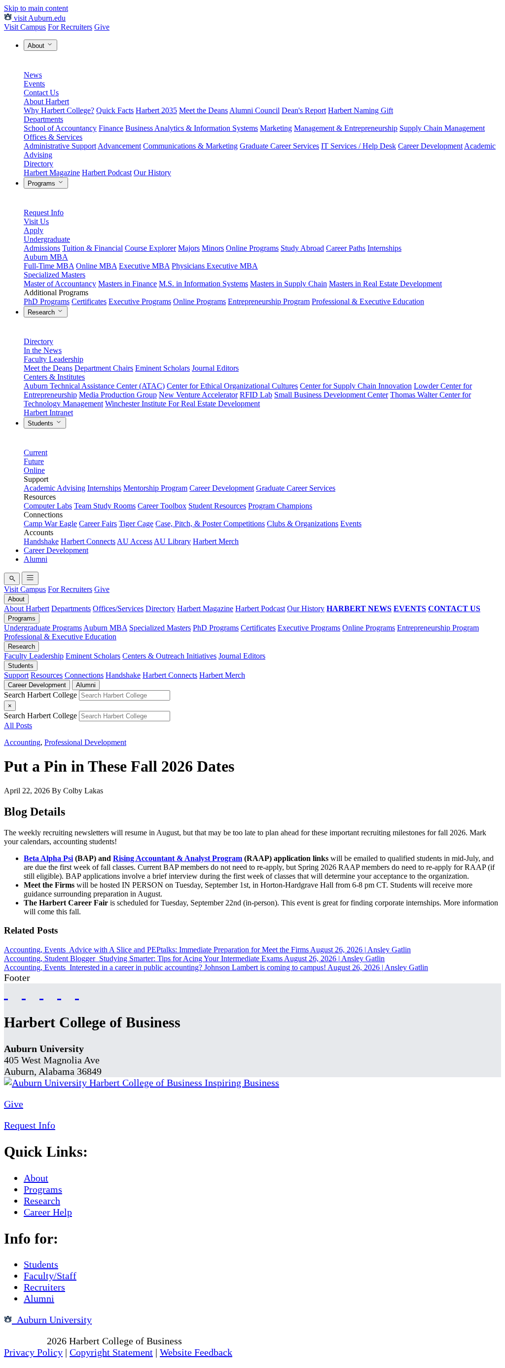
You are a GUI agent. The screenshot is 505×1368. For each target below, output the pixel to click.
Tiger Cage (136, 523)
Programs (42, 183)
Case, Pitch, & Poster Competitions (210, 523)
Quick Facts (115, 110)
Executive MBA (144, 266)
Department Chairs (103, 368)
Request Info (44, 212)
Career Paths (345, 248)
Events (34, 83)
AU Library (172, 541)
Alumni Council (254, 110)
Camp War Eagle (50, 523)
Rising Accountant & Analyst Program (177, 858)
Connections (84, 675)
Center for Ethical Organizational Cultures (232, 386)
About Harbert (46, 101)
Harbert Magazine (52, 172)
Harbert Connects (88, 541)
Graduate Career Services (279, 146)
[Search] (12, 579)
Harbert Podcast (107, 172)
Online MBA (96, 266)
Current (35, 452)
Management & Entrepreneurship (345, 128)
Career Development (430, 146)
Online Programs (252, 248)
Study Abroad (302, 248)
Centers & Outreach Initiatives (169, 656)
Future (34, 461)
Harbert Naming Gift (360, 110)
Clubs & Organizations (302, 523)
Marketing (276, 128)
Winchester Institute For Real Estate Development (182, 403)
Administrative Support (60, 146)
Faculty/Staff (50, 1275)
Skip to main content (36, 8)
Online (34, 470)
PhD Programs (47, 301)
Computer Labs (48, 506)
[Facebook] (6, 992)
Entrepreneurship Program (269, 301)
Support (16, 675)
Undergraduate (47, 239)
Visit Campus (25, 27)
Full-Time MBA (49, 266)
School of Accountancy (60, 128)
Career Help (48, 1212)
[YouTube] (24, 992)
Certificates (89, 301)
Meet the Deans (203, 110)
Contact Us (41, 92)
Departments (43, 119)
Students (41, 423)
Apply (33, 230)
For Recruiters (70, 27)
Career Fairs (98, 523)
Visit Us (36, 221)
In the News (43, 350)
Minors (213, 248)
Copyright (24, 1340)
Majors (189, 248)
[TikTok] (59, 992)
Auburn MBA (46, 257)
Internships (384, 248)
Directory (38, 163)
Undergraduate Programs (43, 628)
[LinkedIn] (77, 992)
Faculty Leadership (53, 359)
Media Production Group (118, 395)
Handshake (41, 541)
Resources (47, 675)
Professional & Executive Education (368, 301)
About (37, 45)
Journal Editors (215, 368)
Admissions (42, 248)
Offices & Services (53, 137)
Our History (152, 172)
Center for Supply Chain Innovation (356, 386)
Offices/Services (118, 608)
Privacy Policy (33, 1352)
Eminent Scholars (162, 368)
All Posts (18, 725)
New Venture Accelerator (198, 395)
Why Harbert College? (59, 110)
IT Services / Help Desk (358, 146)
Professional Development (85, 742)
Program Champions (280, 506)
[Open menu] (30, 578)
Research (42, 312)
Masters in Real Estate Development (385, 283)
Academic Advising (54, 488)
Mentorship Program (155, 488)
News (33, 75)
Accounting (22, 742)
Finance (111, 128)
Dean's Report (304, 110)
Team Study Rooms (105, 506)
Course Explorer (150, 248)
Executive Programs (139, 301)
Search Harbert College (41, 695)
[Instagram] (41, 992)
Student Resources (217, 506)
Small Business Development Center (331, 395)
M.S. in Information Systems (203, 283)
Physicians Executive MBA (215, 266)
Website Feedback (196, 1352)
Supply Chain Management (442, 128)
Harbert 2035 (156, 110)
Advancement (119, 146)
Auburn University (52, 1319)
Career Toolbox (162, 506)
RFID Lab (256, 395)
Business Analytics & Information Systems (191, 128)
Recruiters (44, 1287)
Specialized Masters (54, 275)
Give (101, 27)
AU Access (134, 541)
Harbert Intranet (48, 412)
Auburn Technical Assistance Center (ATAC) (94, 386)
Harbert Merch (216, 541)
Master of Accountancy (60, 283)
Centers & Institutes (54, 377)
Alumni (35, 559)
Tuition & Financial (92, 248)
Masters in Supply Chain (288, 283)
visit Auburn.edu (39, 18)
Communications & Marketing (190, 146)
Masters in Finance (127, 283)
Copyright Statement (111, 1352)
